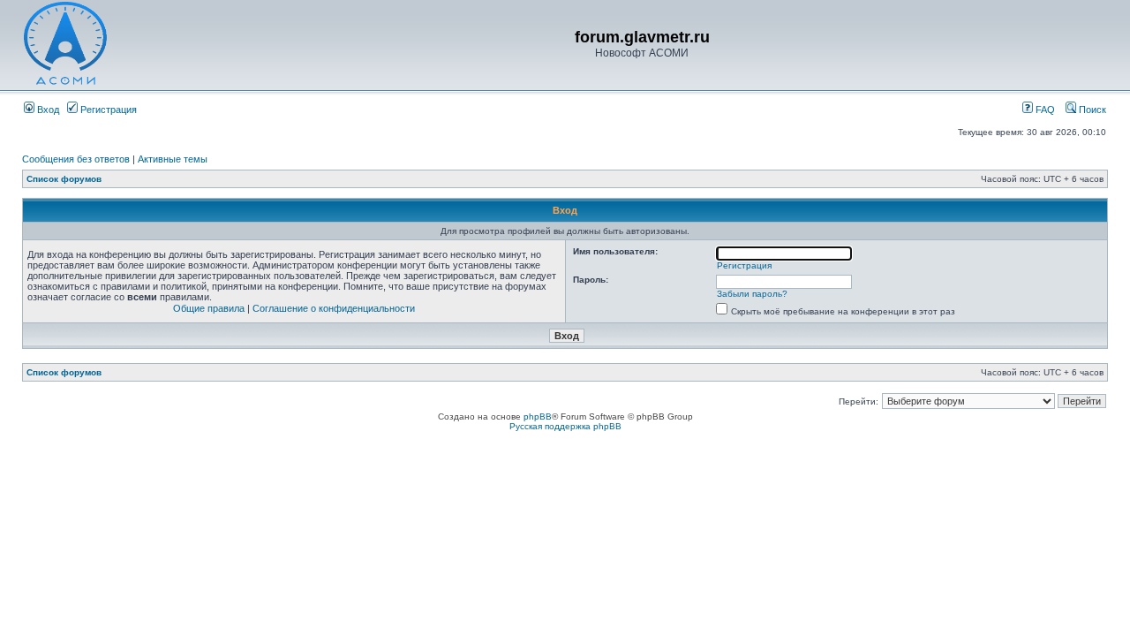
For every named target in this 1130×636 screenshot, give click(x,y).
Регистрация (107, 109)
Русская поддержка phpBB (565, 426)
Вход (46, 109)
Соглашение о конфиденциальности (333, 308)
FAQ (1044, 109)
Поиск (1091, 109)
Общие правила (209, 308)
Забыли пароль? (752, 294)
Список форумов (64, 179)
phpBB (538, 416)
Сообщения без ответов (76, 159)
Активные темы (172, 159)
